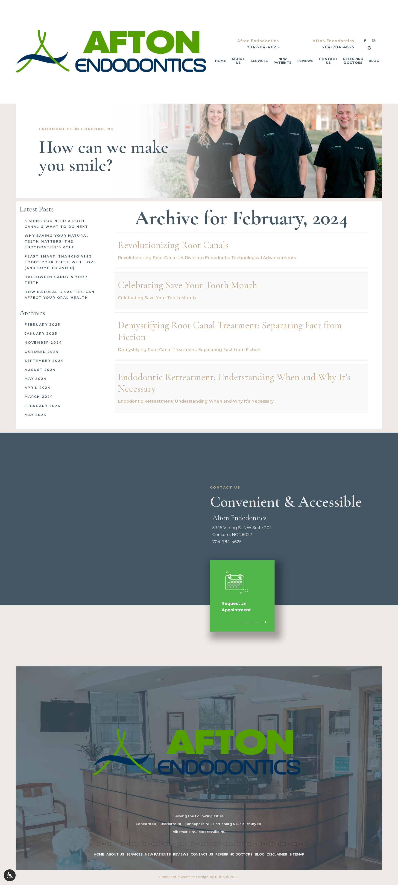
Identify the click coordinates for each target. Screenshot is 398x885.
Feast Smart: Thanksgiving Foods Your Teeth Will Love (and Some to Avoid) (60, 262)
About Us (115, 854)
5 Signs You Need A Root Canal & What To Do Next (56, 224)
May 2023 (35, 415)
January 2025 (41, 333)
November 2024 (43, 342)
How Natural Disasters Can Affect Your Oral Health (60, 295)
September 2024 (44, 361)
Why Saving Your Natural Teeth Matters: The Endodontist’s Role (57, 241)
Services (259, 61)
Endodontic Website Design (183, 877)
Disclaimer (277, 854)
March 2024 (39, 397)
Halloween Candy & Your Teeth (56, 280)
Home (220, 61)
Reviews (305, 61)
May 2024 (36, 379)
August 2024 (40, 370)
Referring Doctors (233, 854)
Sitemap (297, 854)
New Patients (158, 854)
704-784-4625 (263, 47)
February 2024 (43, 406)
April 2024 (38, 388)
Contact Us (202, 854)
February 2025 (42, 324)
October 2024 (42, 352)
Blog (374, 61)
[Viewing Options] (9, 875)
